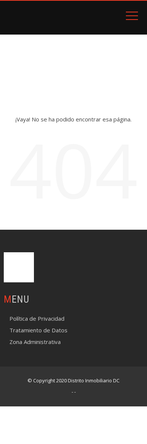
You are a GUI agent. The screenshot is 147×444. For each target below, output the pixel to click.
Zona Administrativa (35, 342)
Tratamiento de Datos (38, 330)
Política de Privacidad (36, 318)
